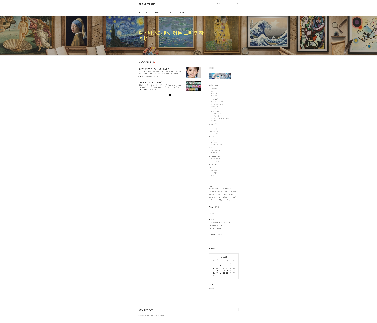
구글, (220, 200)
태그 (147, 12)
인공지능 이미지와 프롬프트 (145, 310)
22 (230, 270)
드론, (219, 197)
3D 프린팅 (215, 161)
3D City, (220, 194)
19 (220, 270)
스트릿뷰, (224, 197)
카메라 (214, 153)
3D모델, (211, 200)
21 (227, 270)
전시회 (214, 93)
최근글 (211, 207)
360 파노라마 (216, 150)
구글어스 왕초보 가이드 (215, 225)
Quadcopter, (213, 191)
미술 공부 (213, 88)
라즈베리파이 (215, 159)
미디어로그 (158, 12)
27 (224, 273)
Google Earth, (213, 197)
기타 (212, 168)
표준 (213, 127)
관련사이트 (229, 310)
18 (217, 270)
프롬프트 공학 (216, 114)
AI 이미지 (213, 99)
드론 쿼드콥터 (214, 156)
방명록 (182, 12)
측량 (214, 129)
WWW (214, 170)
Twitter (220, 234)
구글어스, (230, 197)
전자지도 (215, 134)
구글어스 (213, 137)
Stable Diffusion (217, 102)
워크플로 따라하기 (217, 116)
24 (214, 273)
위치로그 (171, 12)
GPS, (235, 194)
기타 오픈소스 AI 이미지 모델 (220, 118)
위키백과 (214, 96)
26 (220, 273)
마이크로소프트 (216, 144)
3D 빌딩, (235, 197)
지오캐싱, (225, 191)
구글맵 (214, 140)
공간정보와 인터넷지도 (147, 4)
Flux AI (214, 109)
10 (214, 268)
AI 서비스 (215, 121)
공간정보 (213, 124)
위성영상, (211, 189)
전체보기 (213, 85)
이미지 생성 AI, (213, 194)
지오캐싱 (213, 164)
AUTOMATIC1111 (217, 104)
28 (227, 273)
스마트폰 (215, 173)
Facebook (212, 234)
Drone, (216, 200)
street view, (226, 200)
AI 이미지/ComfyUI (143, 89)
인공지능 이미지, (229, 189)
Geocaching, (232, 191)
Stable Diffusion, (228, 194)
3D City (214, 131)
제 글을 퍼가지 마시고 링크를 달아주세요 (220, 222)
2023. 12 (224, 257)
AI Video (215, 111)
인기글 (217, 207)
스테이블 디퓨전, (219, 189)
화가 (213, 91)
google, (219, 191)
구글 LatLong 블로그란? (215, 228)
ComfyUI (215, 106)
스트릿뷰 (215, 142)
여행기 (214, 175)
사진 (212, 148)
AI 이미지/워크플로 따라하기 (145, 76)
